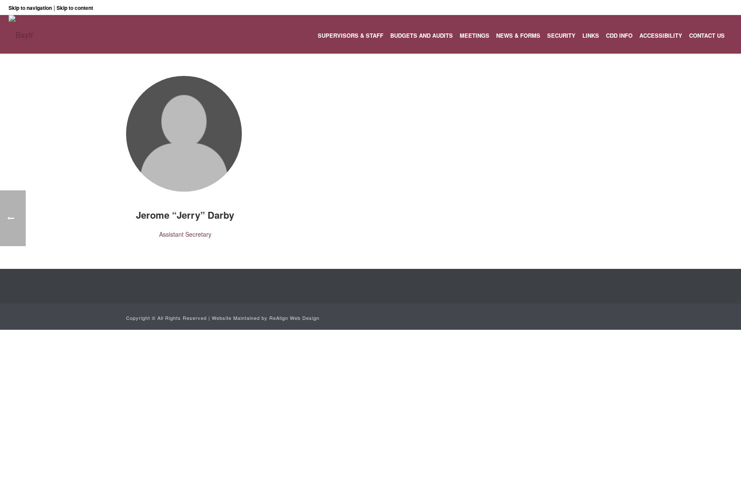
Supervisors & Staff (350, 35)
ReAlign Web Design (294, 317)
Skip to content (75, 8)
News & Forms (518, 35)
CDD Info (619, 35)
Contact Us (707, 35)
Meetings (474, 35)
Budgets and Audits (421, 35)
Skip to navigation (30, 8)
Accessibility (660, 35)
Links (590, 35)
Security (561, 35)
